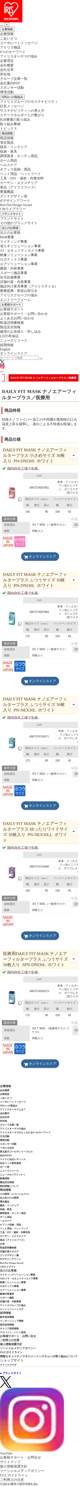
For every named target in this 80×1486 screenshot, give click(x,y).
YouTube (6, 1453)
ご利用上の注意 (9, 1340)
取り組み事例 (10, 124)
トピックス (8, 128)
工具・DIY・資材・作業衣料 (22, 178)
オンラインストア (13, 353)
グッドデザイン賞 (13, 196)
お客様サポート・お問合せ (20, 1457)
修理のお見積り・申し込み (20, 331)
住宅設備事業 (10, 277)
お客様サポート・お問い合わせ (24, 314)
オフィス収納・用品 (15, 169)
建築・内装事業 (12, 268)
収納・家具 (8, 151)
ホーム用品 (8, 160)
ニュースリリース (13, 340)
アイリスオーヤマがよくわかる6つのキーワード (25, 1132)
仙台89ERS (6, 1155)
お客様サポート (11, 304)
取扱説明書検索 (12, 322)
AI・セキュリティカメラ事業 (22, 250)
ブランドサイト (11, 213)
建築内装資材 (7, 1293)
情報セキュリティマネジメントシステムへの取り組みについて (39, 1356)
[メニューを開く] (1, 371)
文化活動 (4, 1136)
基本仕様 (10, 519)
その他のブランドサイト (19, 223)
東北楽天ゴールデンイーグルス (16, 1151)
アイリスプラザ (8, 1365)
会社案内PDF (10, 83)
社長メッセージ (12, 106)
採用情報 (7, 345)
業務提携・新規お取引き (19, 291)
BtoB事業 (7, 237)
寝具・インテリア (13, 147)
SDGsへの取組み (12, 97)
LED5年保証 (9, 336)
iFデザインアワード (15, 200)
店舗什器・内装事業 (15, 282)
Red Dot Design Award (16, 205)
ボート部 (4, 1167)
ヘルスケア (8, 165)
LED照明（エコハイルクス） (15, 1194)
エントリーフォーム (15, 299)
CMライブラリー (13, 209)
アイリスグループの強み (19, 295)
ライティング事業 (13, 241)
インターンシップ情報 (11, 1321)
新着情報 (4, 1178)
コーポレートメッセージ (19, 43)
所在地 (5, 74)
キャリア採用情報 (9, 1328)
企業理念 (7, 61)
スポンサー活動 (12, 87)
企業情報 (7, 29)
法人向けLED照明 (9, 1197)
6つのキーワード (13, 52)
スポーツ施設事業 (13, 273)
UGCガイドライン (11, 1352)
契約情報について (9, 1186)
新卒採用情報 (7, 1317)
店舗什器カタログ (9, 1251)
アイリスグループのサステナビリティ (29, 101)
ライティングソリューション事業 (17, 1274)
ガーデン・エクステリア (19, 183)
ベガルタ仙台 (7, 1147)
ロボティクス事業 (13, 259)
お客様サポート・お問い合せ (18, 1336)
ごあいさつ (8, 38)
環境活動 (7, 92)
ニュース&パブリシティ (12, 1174)
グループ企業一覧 (13, 78)
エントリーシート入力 (11, 1309)
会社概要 (7, 65)
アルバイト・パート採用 (13, 1332)
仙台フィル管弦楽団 (10, 1163)
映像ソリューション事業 (19, 255)
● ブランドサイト (11, 1373)
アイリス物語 (10, 47)
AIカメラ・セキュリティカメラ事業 (19, 1278)
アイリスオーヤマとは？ (13, 1109)
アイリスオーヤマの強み (19, 56)
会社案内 (4, 1113)
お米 (2, 1243)
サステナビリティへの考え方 (22, 110)
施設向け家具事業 (29, 286)
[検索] (41, 358)
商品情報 (7, 133)
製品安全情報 (10, 327)
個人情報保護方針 (11, 1344)
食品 (19, 187)
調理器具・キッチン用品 (19, 156)
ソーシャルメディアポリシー (18, 1348)
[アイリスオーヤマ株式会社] (40, 11)
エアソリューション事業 (19, 264)
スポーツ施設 (7, 1297)
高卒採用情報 (7, 1324)
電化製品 (7, 142)
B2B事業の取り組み (15, 119)
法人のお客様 (10, 227)
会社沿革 (7, 70)
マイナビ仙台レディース (13, 1159)
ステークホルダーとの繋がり (22, 115)
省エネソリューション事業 (20, 246)
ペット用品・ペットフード (20, 174)
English (5, 349)
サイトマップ (10, 1462)
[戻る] (1, 25)
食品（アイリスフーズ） (13, 1240)
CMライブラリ (8, 1266)
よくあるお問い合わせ (17, 318)
